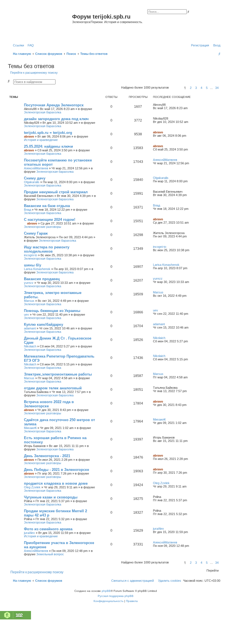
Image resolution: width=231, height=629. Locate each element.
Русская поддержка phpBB (116, 595)
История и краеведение (41, 139)
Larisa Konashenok (37, 269)
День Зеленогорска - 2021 (47, 456)
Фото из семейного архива (48, 529)
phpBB (106, 590)
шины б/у (32, 265)
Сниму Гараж (36, 233)
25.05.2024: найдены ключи (48, 146)
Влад (27, 209)
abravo (29, 136)
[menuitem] (29, 45)
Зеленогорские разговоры (42, 226)
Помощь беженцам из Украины (52, 311)
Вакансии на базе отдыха (47, 206)
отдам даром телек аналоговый (53, 388)
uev (26, 314)
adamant (30, 328)
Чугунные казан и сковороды (50, 497)
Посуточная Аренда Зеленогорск (54, 105)
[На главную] (40, 23)
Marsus (29, 300)
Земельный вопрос (50, 554)
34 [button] (217, 87)
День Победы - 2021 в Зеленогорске (56, 470)
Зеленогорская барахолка (42, 112)
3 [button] (196, 87)
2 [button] (191, 87)
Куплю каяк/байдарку (43, 324)
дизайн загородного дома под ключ (56, 119)
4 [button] (201, 87)
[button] (175, 87)
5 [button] (207, 87)
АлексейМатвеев (36, 168)
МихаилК (30, 428)
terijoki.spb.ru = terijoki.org (48, 133)
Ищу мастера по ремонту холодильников (46, 249)
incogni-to (30, 255)
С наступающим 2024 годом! (49, 219)
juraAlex (29, 532)
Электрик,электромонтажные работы (58, 374)
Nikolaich (30, 346)
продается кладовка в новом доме (56, 483)
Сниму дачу (34, 178)
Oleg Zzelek (32, 487)
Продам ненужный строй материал (56, 192)
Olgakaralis (31, 182)
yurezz (29, 282)
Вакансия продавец (42, 279)
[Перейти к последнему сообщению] (167, 104)
